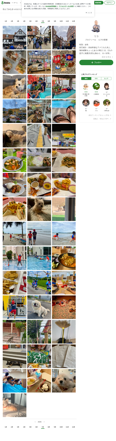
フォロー (98, 62)
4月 (24, 21)
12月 (73, 21)
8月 (49, 21)
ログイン (109, 2)
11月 (67, 21)
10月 (61, 21)
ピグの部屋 (103, 40)
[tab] (86, 78)
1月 (6, 21)
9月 (55, 21)
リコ (96, 36)
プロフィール (90, 40)
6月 (36, 21)
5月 (30, 21)
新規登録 (98, 2)
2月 (12, 21)
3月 (18, 21)
